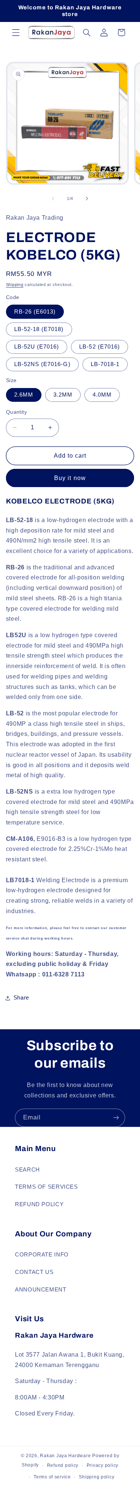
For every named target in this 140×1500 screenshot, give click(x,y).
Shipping (15, 284)
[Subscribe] (116, 1118)
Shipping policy (96, 1477)
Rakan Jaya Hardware (65, 1455)
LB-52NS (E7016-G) (42, 364)
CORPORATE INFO (42, 1255)
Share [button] (21, 998)
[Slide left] (53, 199)
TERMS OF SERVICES (46, 1187)
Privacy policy (102, 1465)
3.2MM (62, 395)
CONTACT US (34, 1272)
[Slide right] (87, 199)
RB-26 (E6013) (35, 312)
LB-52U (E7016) (36, 347)
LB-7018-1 (105, 364)
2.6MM (23, 395)
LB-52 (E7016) (99, 347)
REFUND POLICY (39, 1204)
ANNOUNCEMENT (40, 1290)
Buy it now (70, 478)
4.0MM (102, 395)
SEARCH (27, 1170)
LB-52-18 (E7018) (39, 329)
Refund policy (63, 1465)
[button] (15, 32)
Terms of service (52, 1477)
